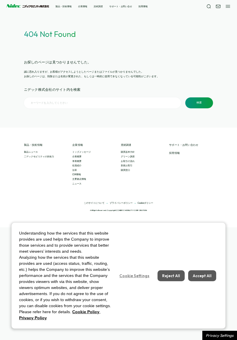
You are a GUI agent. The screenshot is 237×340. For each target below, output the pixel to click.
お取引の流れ (128, 161)
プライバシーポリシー (121, 203)
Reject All (171, 275)
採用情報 (143, 6)
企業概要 (77, 156)
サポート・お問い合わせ (183, 144)
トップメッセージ (81, 151)
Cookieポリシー (145, 203)
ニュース (77, 183)
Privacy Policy (33, 318)
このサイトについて (94, 203)
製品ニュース (31, 151)
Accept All (202, 275)
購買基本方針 (128, 151)
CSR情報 (76, 174)
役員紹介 (77, 165)
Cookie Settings (134, 275)
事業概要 (77, 161)
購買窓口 (125, 170)
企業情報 (82, 6)
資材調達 (98, 6)
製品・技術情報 (63, 6)
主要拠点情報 (79, 178)
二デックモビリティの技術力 (39, 156)
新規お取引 (126, 165)
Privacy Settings (220, 335)
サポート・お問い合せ (120, 6)
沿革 (74, 170)
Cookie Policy (85, 311)
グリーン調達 (128, 156)
